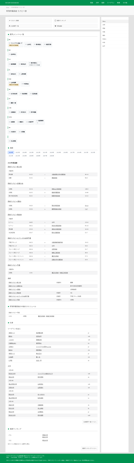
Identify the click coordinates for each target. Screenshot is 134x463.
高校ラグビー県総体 (15, 215)
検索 (118, 2)
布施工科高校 (64, 273)
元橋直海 (40, 405)
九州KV (11, 347)
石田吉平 (39, 336)
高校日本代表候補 (13, 45)
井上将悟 (40, 408)
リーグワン (110, 2)
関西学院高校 (56, 196)
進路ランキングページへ (89, 448)
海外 (104, 35)
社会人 (104, 39)
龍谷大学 (45, 437)
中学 (104, 42)
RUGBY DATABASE (12, 3)
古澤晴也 (40, 412)
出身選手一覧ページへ (90, 422)
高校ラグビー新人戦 (15, 167)
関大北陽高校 (56, 232)
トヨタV (11, 340)
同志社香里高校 (56, 225)
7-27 (86, 209)
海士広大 (39, 353)
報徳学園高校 (56, 192)
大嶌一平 (39, 360)
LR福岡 (11, 357)
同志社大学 (12, 373)
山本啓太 (40, 384)
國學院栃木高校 (56, 209)
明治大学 (11, 377)
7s (37, 123)
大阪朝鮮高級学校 (57, 242)
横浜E (10, 336)
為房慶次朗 (39, 333)
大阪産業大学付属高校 (58, 174)
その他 (125, 2)
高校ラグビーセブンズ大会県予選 (19, 238)
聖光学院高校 (56, 205)
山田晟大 (40, 387)
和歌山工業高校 (56, 189)
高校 (91, 2)
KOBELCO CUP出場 (34, 65)
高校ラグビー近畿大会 (15, 183)
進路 (102, 2)
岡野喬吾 (39, 350)
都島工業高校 (56, 252)
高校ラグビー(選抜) (14, 201)
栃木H (10, 350)
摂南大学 (45, 435)
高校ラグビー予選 (14, 265)
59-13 (86, 205)
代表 (104, 32)
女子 (104, 46)
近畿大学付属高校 (57, 259)
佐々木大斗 (41, 394)
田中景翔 (40, 377)
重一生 (38, 357)
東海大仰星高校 (56, 229)
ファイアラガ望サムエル (43, 347)
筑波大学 (11, 405)
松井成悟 (40, 398)
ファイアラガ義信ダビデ (45, 373)
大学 (97, 2)
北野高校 (54, 249)
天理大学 (11, 387)
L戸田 (10, 360)
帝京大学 (11, 408)
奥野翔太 (39, 343)
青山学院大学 (13, 384)
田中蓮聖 (40, 415)
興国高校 (54, 178)
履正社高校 (55, 256)
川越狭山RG (12, 343)
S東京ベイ (12, 333)
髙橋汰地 (39, 340)
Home (7, 7)
